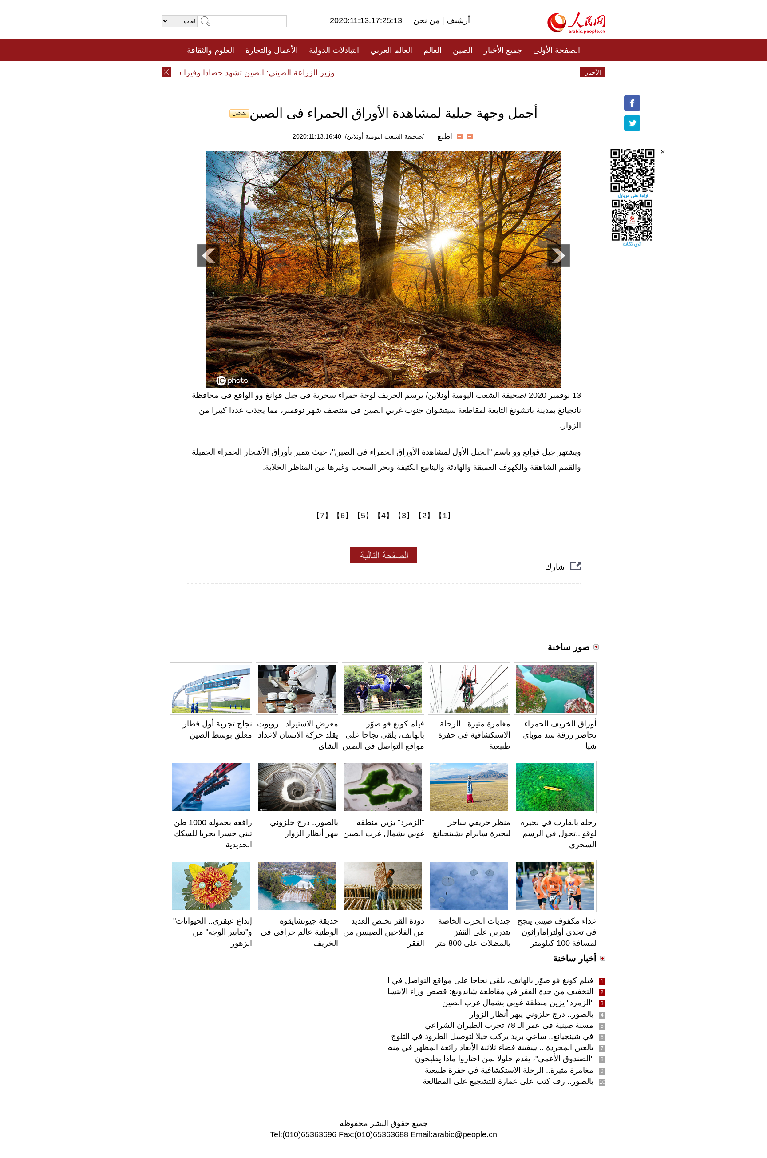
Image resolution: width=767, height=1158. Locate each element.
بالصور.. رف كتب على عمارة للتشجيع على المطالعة (508, 1081)
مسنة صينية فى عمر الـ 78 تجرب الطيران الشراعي (509, 1025)
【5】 (363, 515)
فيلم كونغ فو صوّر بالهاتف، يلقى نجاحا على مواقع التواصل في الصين (383, 734)
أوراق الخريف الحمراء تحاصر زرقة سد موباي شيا (560, 734)
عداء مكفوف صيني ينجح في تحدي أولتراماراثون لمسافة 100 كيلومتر (557, 932)
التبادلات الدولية (334, 50)
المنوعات (415, 72)
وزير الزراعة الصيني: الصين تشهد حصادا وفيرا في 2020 (261, 72)
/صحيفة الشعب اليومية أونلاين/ (384, 136)
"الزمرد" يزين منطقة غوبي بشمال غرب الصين (517, 1002)
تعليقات (376, 72)
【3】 (404, 515)
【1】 (445, 515)
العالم (432, 50)
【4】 (383, 515)
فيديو (345, 72)
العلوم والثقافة (210, 50)
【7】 (322, 515)
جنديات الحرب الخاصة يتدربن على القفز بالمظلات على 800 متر (472, 932)
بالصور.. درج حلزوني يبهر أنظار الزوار (531, 1014)
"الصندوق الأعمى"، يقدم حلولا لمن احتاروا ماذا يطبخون (504, 1058)
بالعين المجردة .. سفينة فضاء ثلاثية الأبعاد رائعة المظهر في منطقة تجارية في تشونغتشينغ (447, 1047)
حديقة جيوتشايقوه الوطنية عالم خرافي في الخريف (299, 932)
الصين (463, 50)
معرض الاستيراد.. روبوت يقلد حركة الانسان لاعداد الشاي (297, 734)
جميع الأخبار (503, 50)
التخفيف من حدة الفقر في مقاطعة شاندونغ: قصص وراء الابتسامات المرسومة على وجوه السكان (435, 991)
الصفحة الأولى (556, 50)
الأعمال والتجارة (271, 50)
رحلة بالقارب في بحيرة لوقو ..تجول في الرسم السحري (559, 833)
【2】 (424, 515)
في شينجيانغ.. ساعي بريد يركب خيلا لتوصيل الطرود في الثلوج (492, 1036)
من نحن (427, 20)
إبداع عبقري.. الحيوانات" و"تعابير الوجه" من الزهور (212, 932)
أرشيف (457, 20)
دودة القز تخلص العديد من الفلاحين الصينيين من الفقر (383, 932)
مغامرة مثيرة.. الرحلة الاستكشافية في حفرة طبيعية (474, 734)
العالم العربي (391, 50)
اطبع (444, 136)
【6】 (342, 515)
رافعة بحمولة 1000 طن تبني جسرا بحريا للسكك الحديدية (213, 833)
